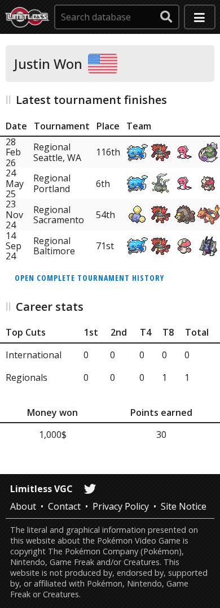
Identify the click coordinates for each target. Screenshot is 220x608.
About (23, 506)
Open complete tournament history (89, 277)
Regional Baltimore (54, 245)
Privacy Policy (121, 506)
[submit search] (166, 17)
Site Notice (183, 506)
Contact (64, 506)
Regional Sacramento (58, 214)
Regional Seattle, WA (57, 152)
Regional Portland (52, 183)
